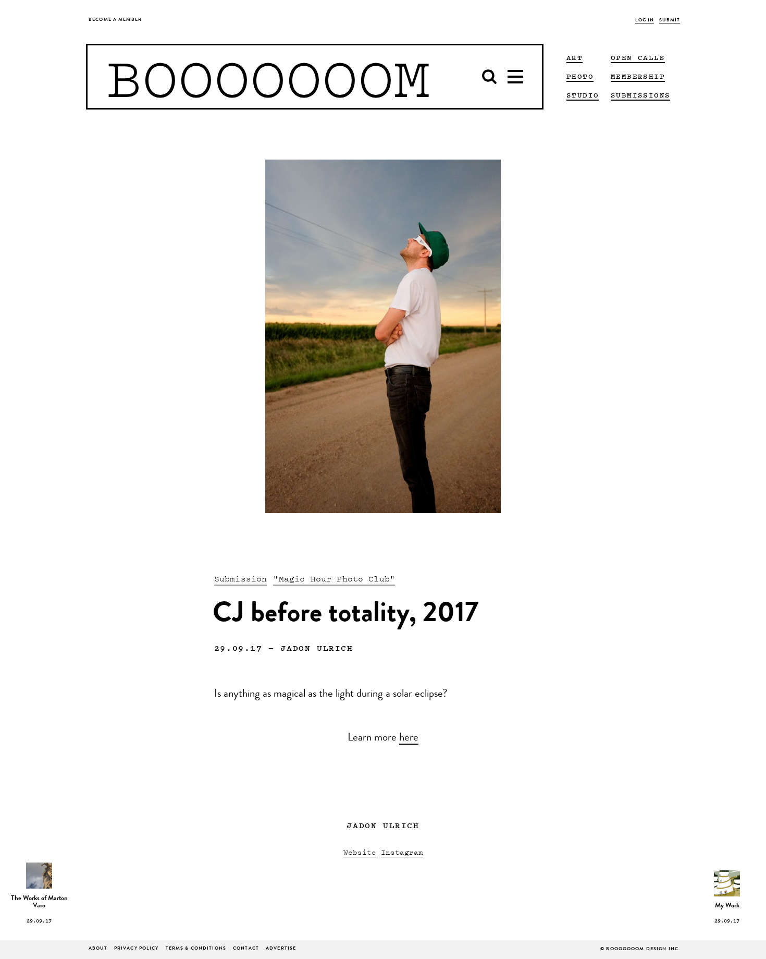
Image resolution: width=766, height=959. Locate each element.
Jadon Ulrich (316, 647)
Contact (246, 948)
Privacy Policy (136, 948)
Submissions (640, 95)
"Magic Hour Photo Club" (334, 578)
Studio (582, 95)
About (98, 948)
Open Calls (638, 57)
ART (574, 57)
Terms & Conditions (196, 948)
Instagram (402, 852)
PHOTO (580, 76)
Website (359, 852)
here (408, 738)
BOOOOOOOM (268, 76)
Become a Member (115, 20)
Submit (669, 20)
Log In (644, 20)
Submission (240, 578)
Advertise (281, 948)
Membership (638, 76)
